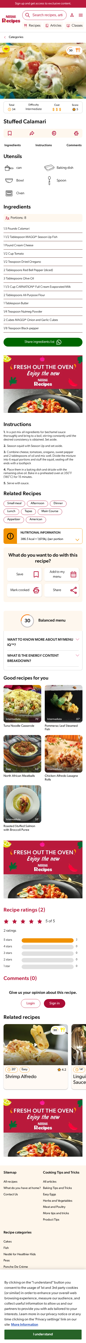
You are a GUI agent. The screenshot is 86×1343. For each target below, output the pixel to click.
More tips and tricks (56, 1213)
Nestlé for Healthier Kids (20, 1254)
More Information (24, 1325)
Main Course (49, 511)
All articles (49, 1181)
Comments (74, 145)
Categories (16, 37)
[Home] (11, 20)
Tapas (28, 511)
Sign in (54, 1003)
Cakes (8, 1241)
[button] (74, 50)
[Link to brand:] (6, 49)
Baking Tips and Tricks (57, 1188)
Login (30, 1003)
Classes (77, 25)
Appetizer (13, 519)
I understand (43, 1334)
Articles (55, 25)
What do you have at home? (22, 1188)
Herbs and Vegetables (57, 1201)
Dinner (58, 503)
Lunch (11, 511)
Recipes (34, 25)
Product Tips (51, 1219)
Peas (7, 1260)
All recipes (10, 1181)
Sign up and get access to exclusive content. (43, 3)
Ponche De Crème (16, 1267)
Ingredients (12, 145)
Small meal (14, 503)
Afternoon (37, 503)
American (36, 519)
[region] (43, 1306)
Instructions (44, 145)
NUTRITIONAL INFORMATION (42, 536)
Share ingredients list (39, 342)
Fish (6, 1248)
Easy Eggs (49, 1194)
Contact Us (11, 1194)
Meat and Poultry (54, 1207)
